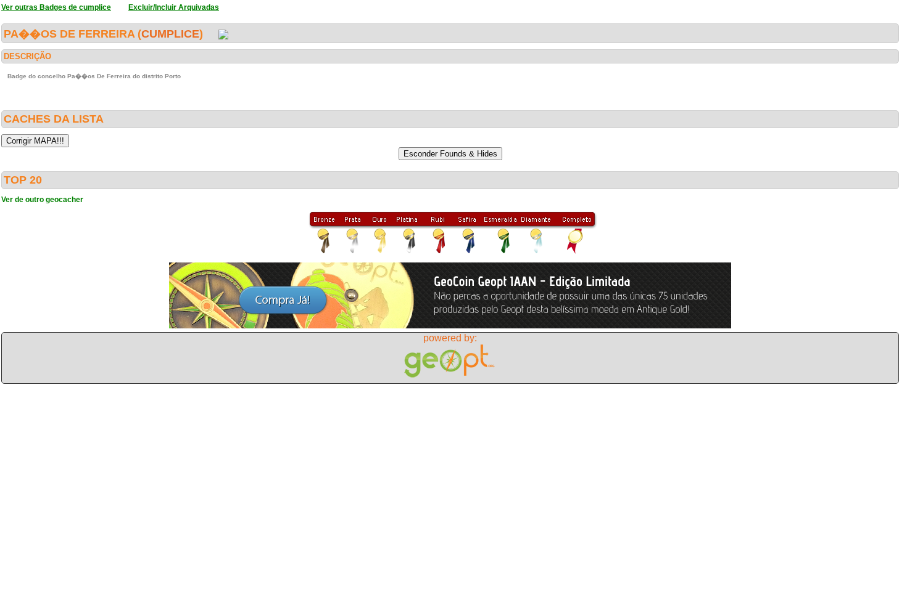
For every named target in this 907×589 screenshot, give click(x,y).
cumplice (170, 34)
